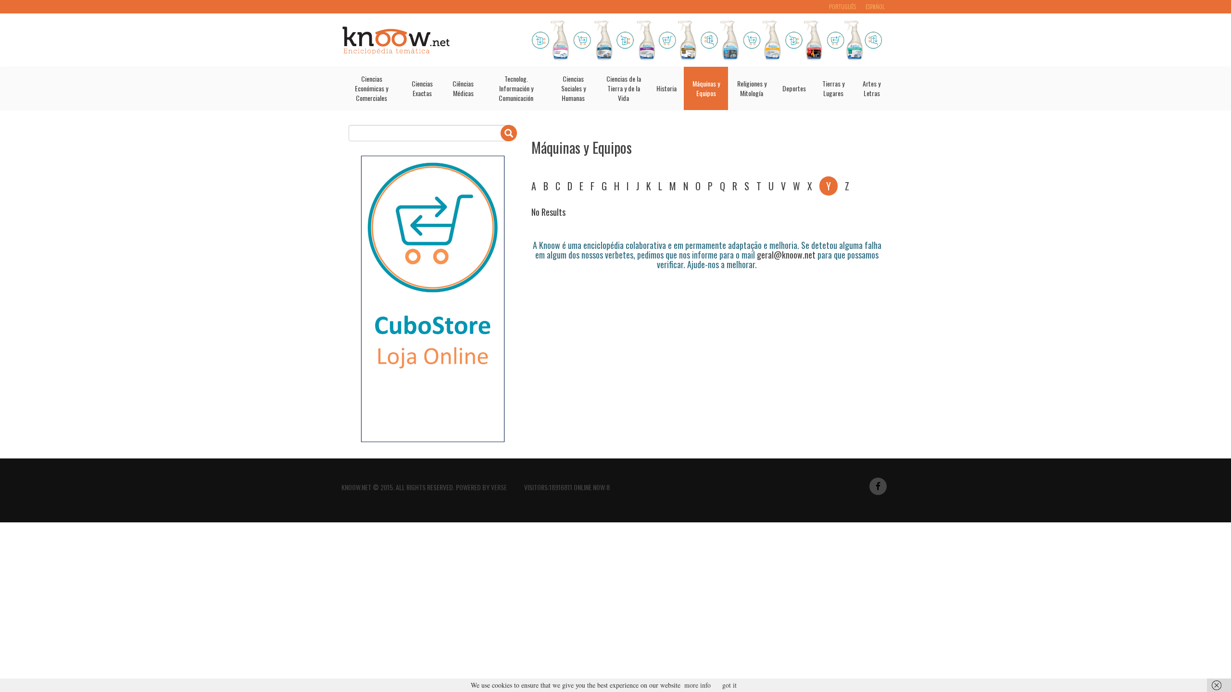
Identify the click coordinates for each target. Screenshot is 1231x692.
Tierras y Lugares (833, 88)
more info (697, 685)
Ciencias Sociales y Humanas (573, 88)
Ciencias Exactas (422, 88)
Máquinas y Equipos (706, 88)
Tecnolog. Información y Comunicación (516, 88)
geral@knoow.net (786, 254)
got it (729, 685)
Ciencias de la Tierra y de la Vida (623, 88)
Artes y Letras (871, 88)
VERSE (499, 487)
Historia (666, 88)
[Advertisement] (706, 296)
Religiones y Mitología (751, 88)
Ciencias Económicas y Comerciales (371, 88)
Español (875, 6)
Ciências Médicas (463, 88)
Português (842, 6)
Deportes (794, 88)
